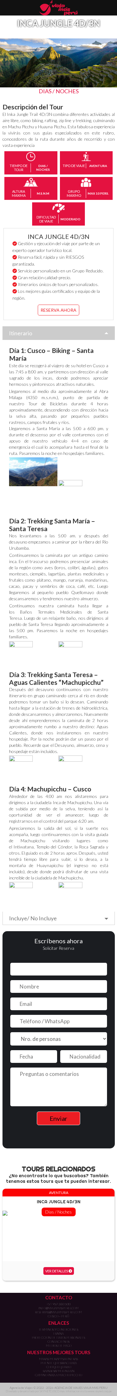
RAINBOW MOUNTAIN (59, 1371)
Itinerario (20, 333)
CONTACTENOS (58, 1341)
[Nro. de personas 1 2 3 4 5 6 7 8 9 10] (58, 1039)
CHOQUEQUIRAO (58, 1367)
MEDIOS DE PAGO (58, 1345)
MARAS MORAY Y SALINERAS (58, 1359)
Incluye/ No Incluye (33, 918)
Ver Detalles (57, 1271)
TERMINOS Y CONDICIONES (58, 1329)
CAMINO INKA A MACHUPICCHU (58, 1375)
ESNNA (58, 1333)
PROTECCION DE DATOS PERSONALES (58, 1337)
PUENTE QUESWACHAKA (59, 1363)
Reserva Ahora (58, 310)
